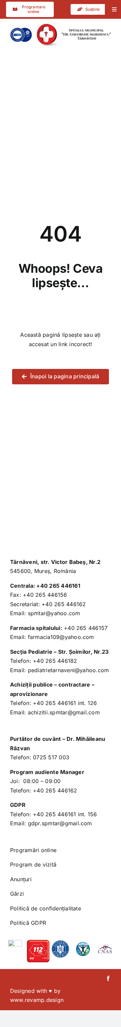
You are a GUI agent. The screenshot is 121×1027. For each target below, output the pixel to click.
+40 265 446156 (45, 594)
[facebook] (108, 978)
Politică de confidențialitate (45, 908)
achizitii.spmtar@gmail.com (64, 712)
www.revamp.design (37, 1000)
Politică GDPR (28, 922)
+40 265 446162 (64, 604)
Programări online (33, 850)
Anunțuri (21, 879)
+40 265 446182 (55, 660)
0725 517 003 (51, 757)
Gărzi (17, 893)
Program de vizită (33, 864)
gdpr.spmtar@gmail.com (60, 823)
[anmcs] (21, 29)
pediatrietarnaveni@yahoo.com (68, 670)
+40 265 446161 (58, 585)
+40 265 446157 (86, 628)
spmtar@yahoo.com (54, 613)
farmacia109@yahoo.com (61, 637)
